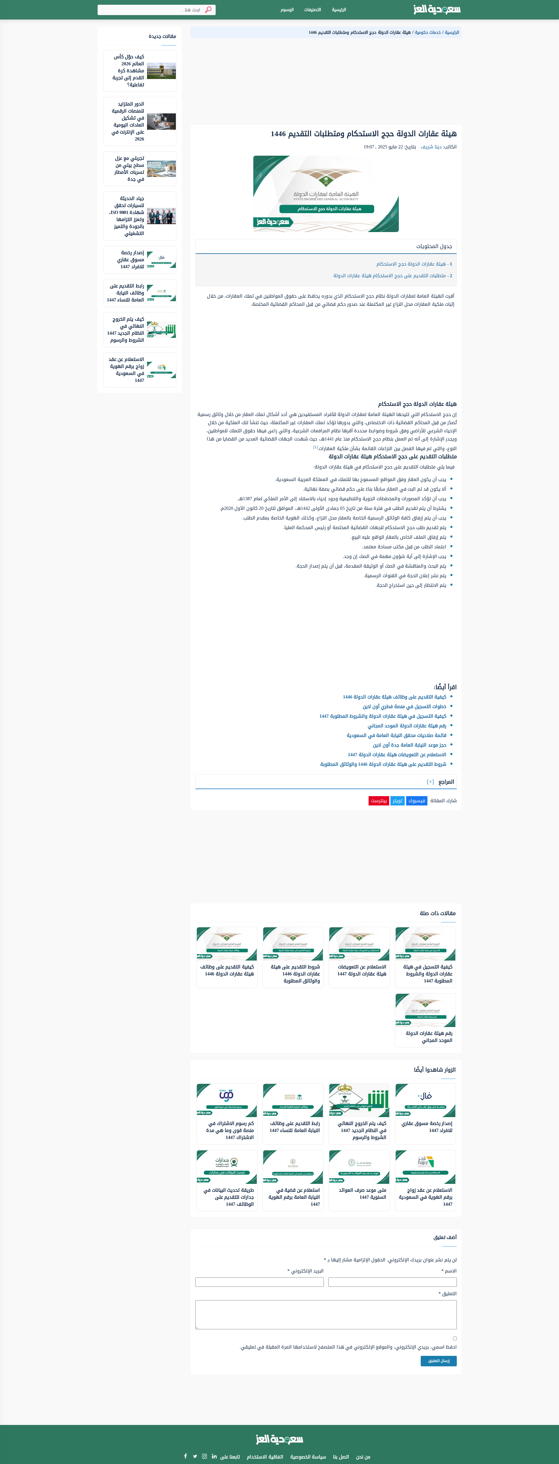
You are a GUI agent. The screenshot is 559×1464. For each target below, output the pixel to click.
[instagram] (204, 1457)
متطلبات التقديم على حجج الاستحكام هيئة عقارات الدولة (392, 275)
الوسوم (287, 10)
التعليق (447, 1294)
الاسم (449, 1271)
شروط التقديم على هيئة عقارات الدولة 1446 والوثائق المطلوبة (383, 764)
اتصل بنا (341, 1456)
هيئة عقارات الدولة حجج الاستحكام (414, 263)
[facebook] (185, 1457)
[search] (206, 9)
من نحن (363, 1456)
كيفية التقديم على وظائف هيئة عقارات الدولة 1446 (395, 696)
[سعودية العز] (437, 10)
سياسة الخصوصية (308, 1456)
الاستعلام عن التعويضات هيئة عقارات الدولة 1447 (397, 754)
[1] (315, 447)
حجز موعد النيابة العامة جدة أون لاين (409, 744)
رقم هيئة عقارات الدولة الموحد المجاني (407, 725)
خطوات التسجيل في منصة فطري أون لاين (404, 706)
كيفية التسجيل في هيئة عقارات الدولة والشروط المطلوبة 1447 (382, 716)
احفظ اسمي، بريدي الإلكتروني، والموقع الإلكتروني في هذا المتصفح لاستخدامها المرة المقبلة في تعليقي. (348, 1347)
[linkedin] (214, 1457)
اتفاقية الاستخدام (265, 1456)
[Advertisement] (326, 84)
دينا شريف (431, 146)
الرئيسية (339, 10)
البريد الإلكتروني (305, 1271)
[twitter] (195, 1457)
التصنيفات (312, 10)
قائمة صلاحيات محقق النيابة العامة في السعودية (396, 735)
